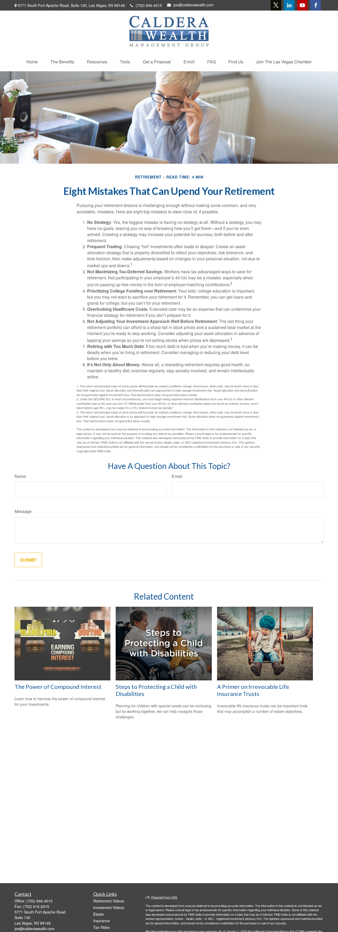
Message (23, 511)
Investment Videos (108, 907)
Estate (98, 914)
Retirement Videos (108, 900)
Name (20, 476)
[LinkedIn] (289, 5)
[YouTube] (302, 5)
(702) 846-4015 (149, 5)
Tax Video (101, 927)
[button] (32, 61)
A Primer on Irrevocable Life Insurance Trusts (253, 690)
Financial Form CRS (164, 897)
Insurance (101, 920)
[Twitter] (276, 5)
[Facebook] (315, 5)
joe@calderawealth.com (193, 4)
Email (177, 476)
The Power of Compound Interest (58, 686)
